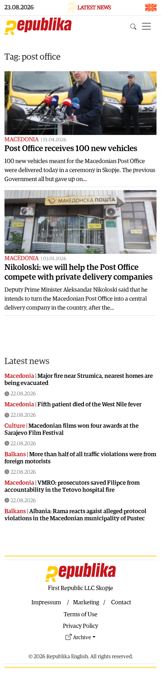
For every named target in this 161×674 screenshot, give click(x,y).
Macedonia (21, 139)
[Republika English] (38, 26)
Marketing (86, 602)
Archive (82, 637)
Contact (121, 602)
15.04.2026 (54, 140)
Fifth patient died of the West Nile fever (89, 404)
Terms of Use (80, 614)
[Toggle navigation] (146, 26)
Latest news (26, 361)
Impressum (46, 602)
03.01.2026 (54, 258)
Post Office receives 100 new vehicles (70, 149)
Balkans (15, 454)
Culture (14, 426)
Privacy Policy (80, 626)
